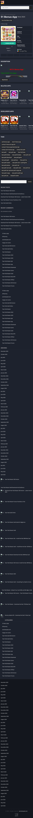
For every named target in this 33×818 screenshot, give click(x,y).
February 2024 (4, 406)
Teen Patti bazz (21, 152)
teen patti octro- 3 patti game (19, 162)
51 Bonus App (5, 233)
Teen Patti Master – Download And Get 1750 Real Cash (18, 604)
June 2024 (3, 394)
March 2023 (3, 440)
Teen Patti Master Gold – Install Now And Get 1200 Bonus (18, 546)
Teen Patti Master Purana (8, 286)
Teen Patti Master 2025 (7, 258)
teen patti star (26, 168)
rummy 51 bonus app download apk (10, 147)
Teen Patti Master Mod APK (8, 276)
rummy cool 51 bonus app (8, 149)
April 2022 (3, 474)
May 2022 (3, 471)
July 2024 (3, 391)
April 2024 (3, 400)
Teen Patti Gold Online (6, 203)
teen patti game (18, 157)
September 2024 (5, 385)
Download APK (10, 43)
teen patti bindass (16, 155)
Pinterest (16, 55)
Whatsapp (29, 55)
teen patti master (6, 162)
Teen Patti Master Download (9, 267)
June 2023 (3, 431)
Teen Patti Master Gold (7, 273)
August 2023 (4, 425)
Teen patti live (23, 160)
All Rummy (4, 236)
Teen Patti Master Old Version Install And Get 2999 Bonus (18, 563)
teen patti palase (6, 165)
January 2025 (4, 373)
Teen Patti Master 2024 (7, 255)
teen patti (4, 152)
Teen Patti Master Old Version (8, 190)
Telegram (23, 55)
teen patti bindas (6, 155)
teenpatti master (14, 175)
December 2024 (4, 376)
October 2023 (4, 419)
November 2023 (4, 416)
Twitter (10, 55)
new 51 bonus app (16, 142)
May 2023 (3, 434)
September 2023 (5, 422)
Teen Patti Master (6, 252)
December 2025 (4, 351)
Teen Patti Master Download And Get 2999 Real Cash (17, 554)
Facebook (4, 55)
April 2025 (3, 366)
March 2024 (3, 403)
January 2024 (4, 410)
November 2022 (4, 453)
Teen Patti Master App (10, 14)
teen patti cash (27, 155)
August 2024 (4, 388)
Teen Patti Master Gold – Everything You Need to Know (18, 582)
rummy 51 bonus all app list (8, 144)
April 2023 (3, 437)
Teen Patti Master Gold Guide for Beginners (15, 522)
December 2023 (4, 413)
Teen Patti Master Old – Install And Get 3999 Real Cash (18, 538)
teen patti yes (5, 175)
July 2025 (3, 357)
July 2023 (3, 428)
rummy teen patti (21, 149)
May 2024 (3, 397)
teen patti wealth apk (17, 173)
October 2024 (4, 382)
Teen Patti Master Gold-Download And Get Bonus (12, 193)
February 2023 (4, 444)
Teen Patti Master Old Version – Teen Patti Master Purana (18, 593)
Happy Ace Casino (6, 242)
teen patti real (15, 165)
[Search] (30, 7)
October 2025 (4, 354)
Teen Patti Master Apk (7, 261)
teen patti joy (14, 160)
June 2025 (3, 360)
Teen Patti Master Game (8, 270)
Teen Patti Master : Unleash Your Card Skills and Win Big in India (17, 590)
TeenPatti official (21, 29)
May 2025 (3, 363)
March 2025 (3, 369)
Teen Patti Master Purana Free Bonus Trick (11, 200)
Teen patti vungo (6, 173)
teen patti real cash (6, 168)
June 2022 (3, 468)
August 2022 (4, 462)
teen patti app (12, 152)
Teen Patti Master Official (8, 279)
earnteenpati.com (6, 239)
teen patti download (7, 157)
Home (2, 14)
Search (29, 181)
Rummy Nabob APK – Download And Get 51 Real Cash (18, 615)
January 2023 (4, 447)
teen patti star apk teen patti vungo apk (11, 170)
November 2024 (4, 379)
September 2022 (5, 459)
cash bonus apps (6, 142)
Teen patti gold (5, 160)
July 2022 (3, 465)
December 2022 (4, 450)
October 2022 (4, 456)
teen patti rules (17, 168)
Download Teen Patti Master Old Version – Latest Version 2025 (15, 197)
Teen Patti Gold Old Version (8, 246)
